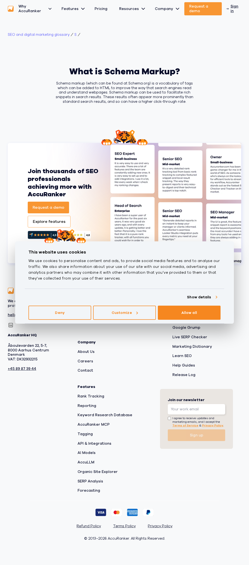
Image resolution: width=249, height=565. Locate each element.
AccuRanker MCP (94, 424)
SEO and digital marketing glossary (39, 34)
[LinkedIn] (11, 325)
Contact (85, 370)
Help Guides (183, 365)
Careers (85, 360)
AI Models (87, 452)
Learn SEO (182, 355)
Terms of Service (185, 425)
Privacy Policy (212, 425)
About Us (86, 351)
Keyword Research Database (105, 415)
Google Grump (186, 327)
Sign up (196, 435)
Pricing (101, 8)
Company (164, 8)
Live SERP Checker (189, 336)
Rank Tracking (91, 396)
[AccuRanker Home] (11, 8)
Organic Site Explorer (98, 471)
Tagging (85, 433)
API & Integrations (94, 443)
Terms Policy (124, 526)
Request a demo (198, 8)
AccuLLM (86, 462)
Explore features (49, 221)
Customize (122, 312)
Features (70, 8)
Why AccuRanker (29, 8)
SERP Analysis (90, 481)
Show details (199, 297)
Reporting (87, 405)
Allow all (189, 312)
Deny (59, 312)
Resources (129, 8)
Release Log (184, 374)
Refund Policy (89, 526)
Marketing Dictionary (192, 346)
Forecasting (89, 490)
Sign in (234, 8)
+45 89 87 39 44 (22, 368)
